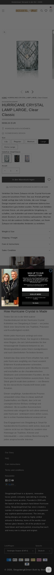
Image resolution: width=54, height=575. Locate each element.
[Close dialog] (50, 270)
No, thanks (35, 303)
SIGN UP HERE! (35, 294)
